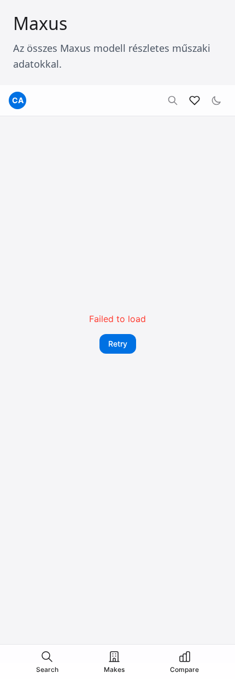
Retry (117, 343)
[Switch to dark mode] (216, 100)
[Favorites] (194, 100)
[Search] (173, 100)
